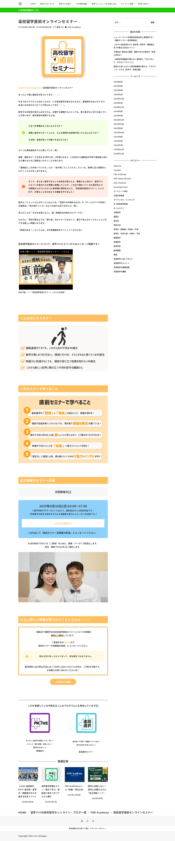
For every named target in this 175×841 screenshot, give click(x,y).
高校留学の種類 (120, 271)
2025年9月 (118, 103)
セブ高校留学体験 (121, 204)
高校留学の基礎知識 (122, 267)
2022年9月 (118, 128)
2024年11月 (119, 107)
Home (21, 87)
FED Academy (74, 27)
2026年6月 (118, 82)
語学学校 (117, 246)
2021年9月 (118, 136)
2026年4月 (118, 90)
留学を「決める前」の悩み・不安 (127, 233)
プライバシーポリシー (98, 828)
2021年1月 (118, 145)
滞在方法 (117, 225)
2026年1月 (118, 94)
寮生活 (116, 220)
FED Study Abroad (122, 178)
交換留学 (117, 212)
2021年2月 (118, 141)
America (117, 166)
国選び (116, 216)
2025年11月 (119, 98)
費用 (115, 254)
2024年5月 (118, 115)
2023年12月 (119, 120)
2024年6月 (118, 111)
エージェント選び (121, 191)
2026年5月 (118, 86)
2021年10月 (119, 132)
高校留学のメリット (122, 263)
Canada (117, 170)
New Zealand (120, 182)
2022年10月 (119, 124)
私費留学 (117, 242)
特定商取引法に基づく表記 (79, 828)
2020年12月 (119, 149)
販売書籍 (117, 250)
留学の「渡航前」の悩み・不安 (126, 229)
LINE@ (67, 642)
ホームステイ (119, 208)
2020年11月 (119, 153)
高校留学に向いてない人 (123, 258)
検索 (153, 22)
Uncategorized (120, 187)
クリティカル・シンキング (124, 199)
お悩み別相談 (119, 195)
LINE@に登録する (63, 523)
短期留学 (117, 237)
